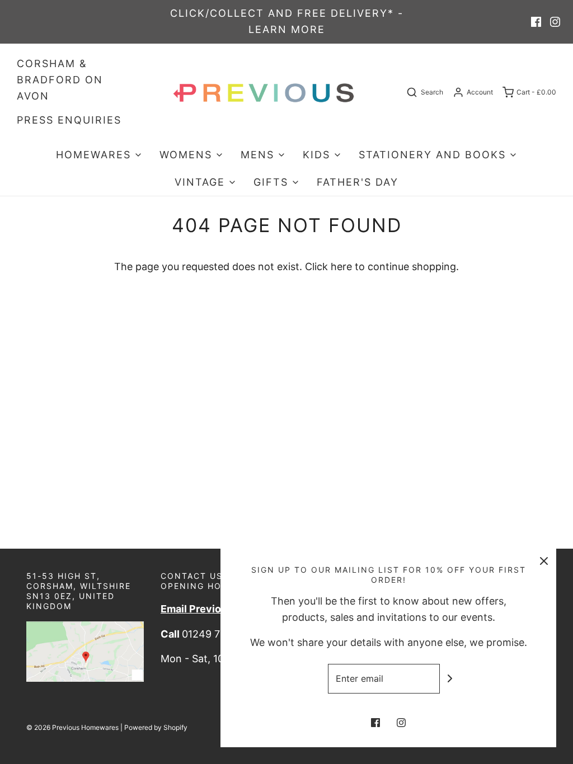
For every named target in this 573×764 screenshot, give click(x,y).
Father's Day (357, 182)
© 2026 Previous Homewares (72, 727)
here (341, 266)
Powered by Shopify (155, 727)
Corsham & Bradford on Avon (60, 80)
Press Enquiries (69, 120)
